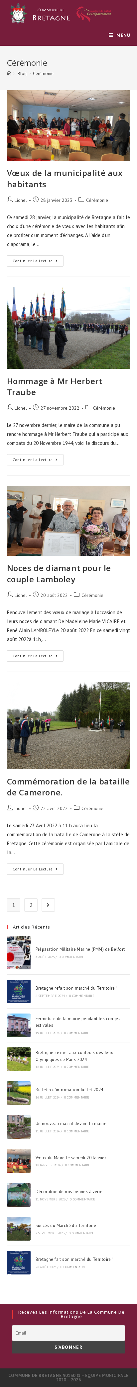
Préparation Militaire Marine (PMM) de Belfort (80, 949)
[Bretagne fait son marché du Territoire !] (19, 1262)
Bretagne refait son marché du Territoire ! (77, 988)
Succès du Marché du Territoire (66, 1225)
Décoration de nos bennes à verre (69, 1191)
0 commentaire (71, 957)
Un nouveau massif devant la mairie (71, 1123)
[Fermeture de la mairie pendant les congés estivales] (19, 1025)
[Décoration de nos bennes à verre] (19, 1195)
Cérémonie (97, 200)
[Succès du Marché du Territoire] (19, 1229)
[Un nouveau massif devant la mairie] (19, 1127)
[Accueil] (9, 73)
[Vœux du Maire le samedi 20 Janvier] (19, 1161)
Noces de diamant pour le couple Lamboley (59, 573)
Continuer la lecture (38, 262)
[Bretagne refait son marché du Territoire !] (19, 991)
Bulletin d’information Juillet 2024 (69, 1090)
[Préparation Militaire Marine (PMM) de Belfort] (19, 952)
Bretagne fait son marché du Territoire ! (75, 1259)
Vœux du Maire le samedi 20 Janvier (71, 1158)
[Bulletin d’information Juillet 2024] (19, 1093)
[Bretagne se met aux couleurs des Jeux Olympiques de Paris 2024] (19, 1059)
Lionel (21, 200)
